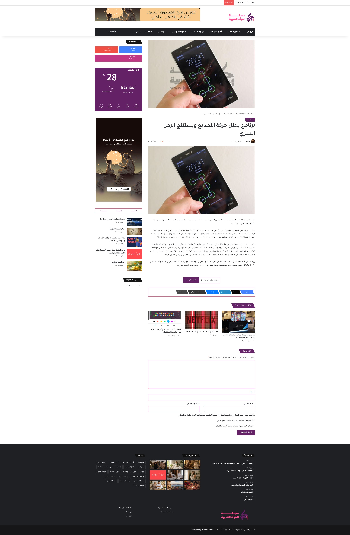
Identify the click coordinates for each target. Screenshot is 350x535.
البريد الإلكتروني (249, 404)
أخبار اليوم (141, 462)
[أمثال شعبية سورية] (134, 231)
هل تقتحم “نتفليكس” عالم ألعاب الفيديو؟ (202, 332)
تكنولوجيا (242, 114)
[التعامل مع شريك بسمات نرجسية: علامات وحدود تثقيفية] (192, 475)
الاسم (252, 392)
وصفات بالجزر (111, 481)
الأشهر (134, 211)
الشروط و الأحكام (166, 512)
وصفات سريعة (139, 486)
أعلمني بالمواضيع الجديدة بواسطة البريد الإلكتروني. (234, 426)
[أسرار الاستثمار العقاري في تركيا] (134, 222)
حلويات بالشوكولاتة (129, 472)
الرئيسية (250, 32)
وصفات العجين (139, 481)
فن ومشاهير (199, 32)
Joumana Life (213, 530)
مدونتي (149, 32)
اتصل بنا (129, 516)
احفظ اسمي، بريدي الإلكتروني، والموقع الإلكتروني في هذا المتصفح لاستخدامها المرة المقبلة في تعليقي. (216, 415)
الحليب (119, 467)
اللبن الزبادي (109, 467)
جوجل (142, 472)
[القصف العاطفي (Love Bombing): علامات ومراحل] (192, 485)
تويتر (99, 467)
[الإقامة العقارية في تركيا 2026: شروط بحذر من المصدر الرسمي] (175, 485)
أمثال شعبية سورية (117, 229)
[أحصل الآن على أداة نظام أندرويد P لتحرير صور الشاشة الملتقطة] (164, 319)
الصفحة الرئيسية (125, 508)
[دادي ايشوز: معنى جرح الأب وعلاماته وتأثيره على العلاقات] (134, 242)
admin (248, 142)
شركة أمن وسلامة (134, 286)
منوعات (163, 32)
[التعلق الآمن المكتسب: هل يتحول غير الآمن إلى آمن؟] (175, 464)
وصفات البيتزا (123, 476)
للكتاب (138, 32)
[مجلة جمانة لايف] (241, 16)
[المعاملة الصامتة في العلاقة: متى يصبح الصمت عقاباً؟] (175, 475)
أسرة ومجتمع (216, 32)
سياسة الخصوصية (165, 508)
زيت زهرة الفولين (118, 262)
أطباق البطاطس (128, 462)
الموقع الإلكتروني (193, 404)
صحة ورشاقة (235, 32)
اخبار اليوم (141, 467)
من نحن (129, 512)
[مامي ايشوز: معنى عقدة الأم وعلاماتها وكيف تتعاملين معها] (134, 254)
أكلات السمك (101, 462)
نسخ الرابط (191, 280)
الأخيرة (119, 211)
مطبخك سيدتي (179, 32)
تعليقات (103, 211)
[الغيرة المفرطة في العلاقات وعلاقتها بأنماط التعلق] (158, 464)
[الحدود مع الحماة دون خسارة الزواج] (158, 485)
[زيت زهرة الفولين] (134, 266)
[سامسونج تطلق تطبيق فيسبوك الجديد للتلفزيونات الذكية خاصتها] (238, 322)
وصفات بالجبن (125, 481)
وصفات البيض (110, 476)
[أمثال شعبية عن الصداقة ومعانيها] (192, 464)
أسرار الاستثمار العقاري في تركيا (112, 219)
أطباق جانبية (114, 462)
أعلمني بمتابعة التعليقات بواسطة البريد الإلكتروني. (234, 421)
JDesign (205, 530)
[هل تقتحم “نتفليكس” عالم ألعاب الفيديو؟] (201, 320)
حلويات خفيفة (114, 472)
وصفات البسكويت (138, 476)
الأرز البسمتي (129, 467)
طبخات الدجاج (101, 472)
